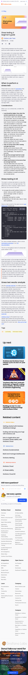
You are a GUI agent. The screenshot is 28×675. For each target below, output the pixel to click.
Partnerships (18, 591)
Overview (3, 513)
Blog (4, 11)
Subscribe (22, 500)
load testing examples (7, 243)
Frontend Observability (7, 539)
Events (3, 593)
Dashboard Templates (20, 570)
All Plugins (3, 565)
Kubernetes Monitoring (7, 528)
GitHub (17, 565)
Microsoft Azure (5, 572)
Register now (13, 672)
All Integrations (5, 563)
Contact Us (18, 598)
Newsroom (18, 593)
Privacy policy (18, 503)
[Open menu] (25, 4)
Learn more (22, 1)
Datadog (3, 577)
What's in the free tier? (7, 517)
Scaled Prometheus (20, 531)
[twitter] (2, 44)
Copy (23, 208)
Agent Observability (6, 522)
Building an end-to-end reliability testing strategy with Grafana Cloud (13, 407)
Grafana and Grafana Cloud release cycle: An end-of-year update (14, 362)
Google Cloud (4, 570)
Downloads (18, 568)
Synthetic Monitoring (6, 541)
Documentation (5, 586)
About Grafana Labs (20, 586)
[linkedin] (9, 44)
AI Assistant (4, 520)
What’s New (4, 554)
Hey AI (16, 605)
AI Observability (19, 513)
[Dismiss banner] (26, 653)
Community (4, 591)
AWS (2, 568)
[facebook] (6, 44)
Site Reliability (18, 537)
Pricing (3, 515)
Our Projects (18, 563)
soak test (3, 314)
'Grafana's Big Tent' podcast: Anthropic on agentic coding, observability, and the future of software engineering (14, 385)
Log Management (19, 540)
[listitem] (2, 331)
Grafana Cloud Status (6, 556)
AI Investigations (5, 551)
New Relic (3, 579)
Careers (17, 588)
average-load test (11, 285)
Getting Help (18, 600)
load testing (19, 88)
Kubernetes (4, 574)
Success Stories (19, 595)
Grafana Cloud (5, 317)
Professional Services (20, 602)
